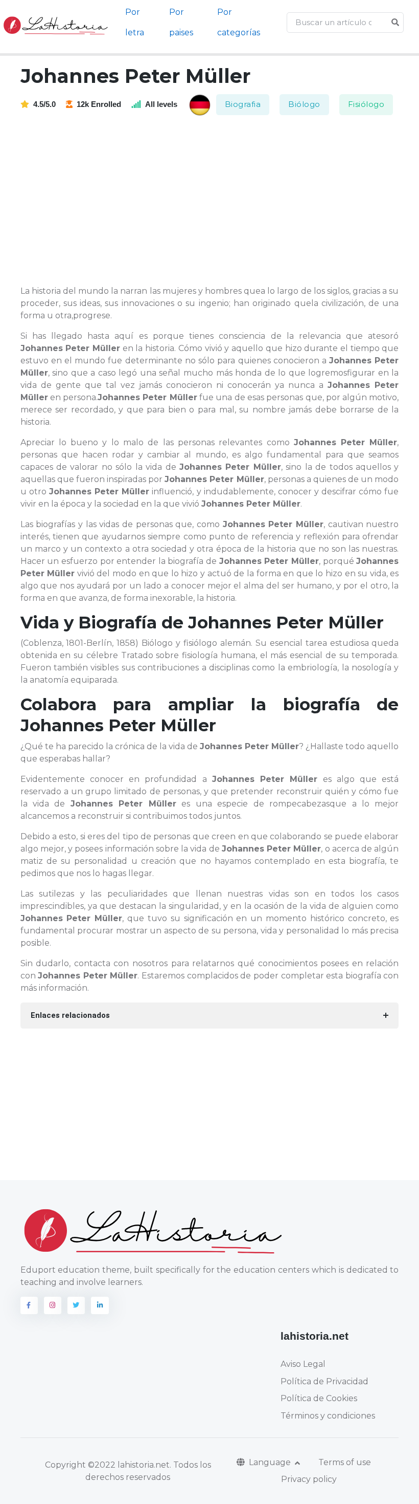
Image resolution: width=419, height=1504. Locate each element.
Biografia (243, 104)
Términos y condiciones (328, 1416)
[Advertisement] (215, 201)
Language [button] (271, 1462)
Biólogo (304, 104)
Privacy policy (309, 1479)
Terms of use (344, 1462)
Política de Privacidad (324, 1381)
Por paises (181, 22)
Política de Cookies (319, 1398)
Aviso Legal (303, 1364)
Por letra (134, 22)
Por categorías (238, 22)
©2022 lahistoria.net (129, 1465)
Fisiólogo (366, 104)
